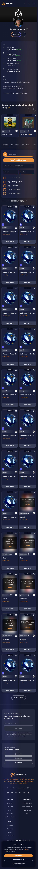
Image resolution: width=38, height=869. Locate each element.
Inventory (16, 34)
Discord (19, 758)
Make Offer (10, 242)
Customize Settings (18, 863)
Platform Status (10, 817)
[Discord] (12, 793)
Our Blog (10, 806)
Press (10, 832)
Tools (9, 810)
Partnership (10, 836)
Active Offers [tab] (25, 144)
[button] (24, 34)
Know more (10, 65)
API (27, 813)
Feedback (10, 825)
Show (27, 505)
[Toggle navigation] (34, 4)
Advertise (10, 803)
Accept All (18, 855)
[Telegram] (16, 793)
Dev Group (27, 810)
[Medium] (20, 793)
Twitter (19, 754)
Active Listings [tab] (15, 144)
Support (9, 829)
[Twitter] (8, 793)
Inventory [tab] (5, 144)
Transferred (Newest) (18, 160)
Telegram (19, 762)
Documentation (27, 806)
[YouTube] (24, 793)
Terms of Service (21, 736)
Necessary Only (18, 859)
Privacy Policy (12, 736)
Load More (19, 698)
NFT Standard (27, 803)
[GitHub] (28, 793)
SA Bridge (9, 813)
